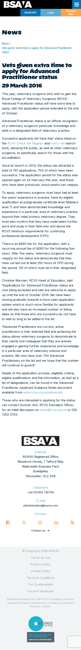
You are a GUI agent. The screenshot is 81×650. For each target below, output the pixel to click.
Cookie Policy (40, 571)
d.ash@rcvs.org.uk (53, 410)
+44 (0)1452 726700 (40, 492)
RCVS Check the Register (25, 143)
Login (50, 12)
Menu (76, 4)
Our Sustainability (40, 584)
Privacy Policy (40, 564)
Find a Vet (58, 143)
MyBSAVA (30, 12)
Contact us (38, 530)
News (5, 43)
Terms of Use (40, 558)
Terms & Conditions (40, 578)
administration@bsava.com (40, 505)
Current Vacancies (40, 591)
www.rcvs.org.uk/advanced (42, 392)
